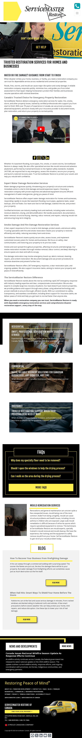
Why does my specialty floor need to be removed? (35, 460)
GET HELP (41, 47)
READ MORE (56, 583)
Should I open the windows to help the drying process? (38, 468)
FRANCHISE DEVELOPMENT (22, 689)
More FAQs (41, 487)
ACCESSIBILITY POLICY (43, 694)
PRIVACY (15, 694)
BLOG (49, 689)
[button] (41, 338)
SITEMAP (7, 694)
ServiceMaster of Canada (31, 698)
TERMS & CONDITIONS (27, 694)
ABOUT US (8, 689)
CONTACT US (36, 689)
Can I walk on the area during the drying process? (36, 476)
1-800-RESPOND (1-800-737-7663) (18, 720)
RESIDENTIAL (9, 692)
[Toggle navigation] (77, 13)
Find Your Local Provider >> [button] (22, 711)
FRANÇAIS (56, 689)
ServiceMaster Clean (12, 698)
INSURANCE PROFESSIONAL (34, 692)
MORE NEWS (66, 646)
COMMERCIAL (19, 692)
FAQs (44, 689)
